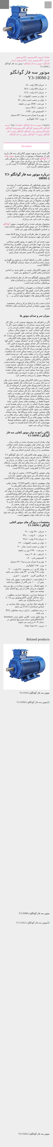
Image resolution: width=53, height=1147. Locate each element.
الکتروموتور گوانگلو (34, 128)
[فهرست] (48, 4)
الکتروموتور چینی (35, 60)
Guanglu (19, 125)
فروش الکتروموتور (35, 57)
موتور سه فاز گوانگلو (33, 63)
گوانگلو (20, 131)
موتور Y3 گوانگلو (35, 134)
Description (26, 146)
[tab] (26, 146)
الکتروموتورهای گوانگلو (15, 128)
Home (47, 57)
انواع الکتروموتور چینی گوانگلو (37, 131)
